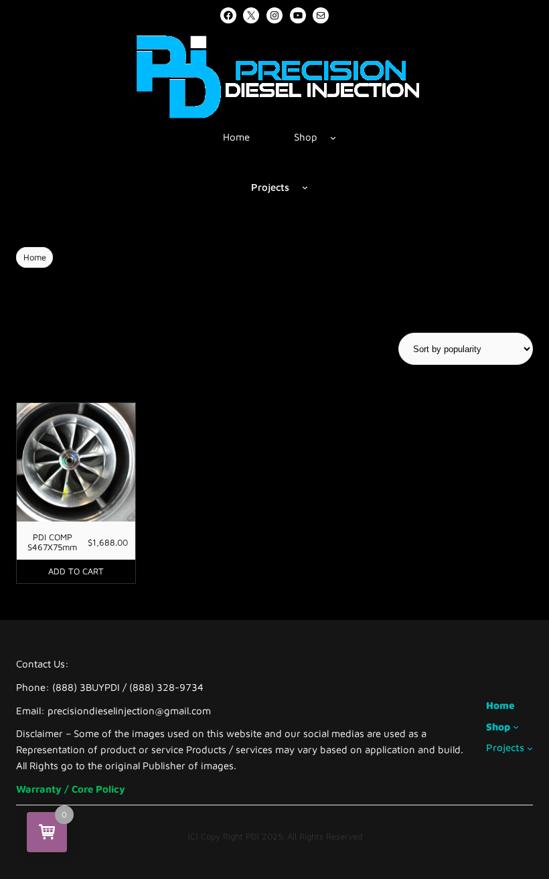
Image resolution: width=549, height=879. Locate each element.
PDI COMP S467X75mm (52, 542)
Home (34, 257)
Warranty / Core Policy (70, 789)
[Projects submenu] (305, 187)
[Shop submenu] (333, 137)
